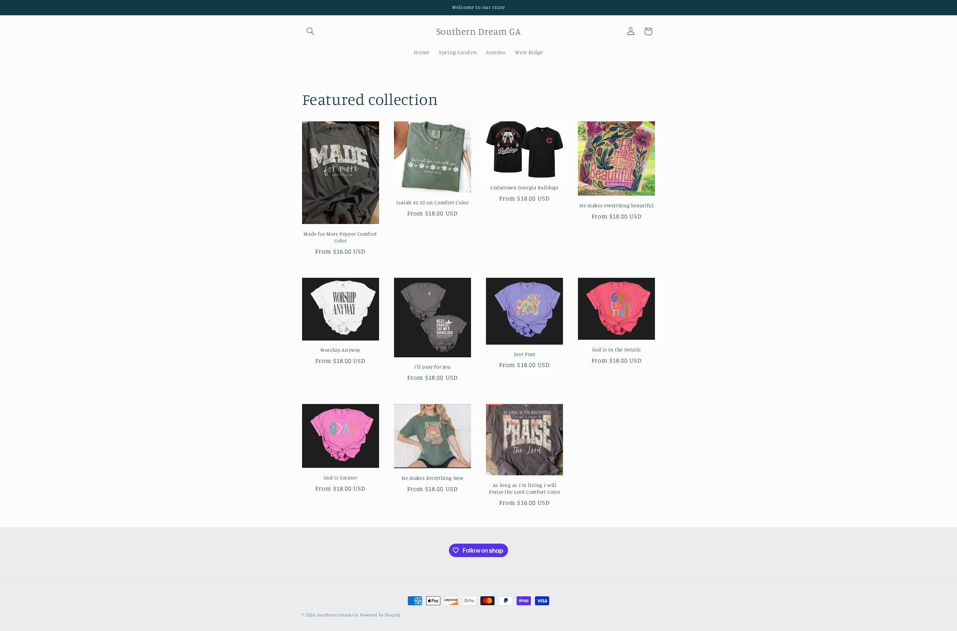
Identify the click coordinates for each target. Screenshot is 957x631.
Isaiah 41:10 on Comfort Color (432, 202)
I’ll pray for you (432, 367)
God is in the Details (616, 349)
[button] (310, 31)
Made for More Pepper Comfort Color (340, 237)
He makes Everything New (432, 478)
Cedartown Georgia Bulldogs (524, 187)
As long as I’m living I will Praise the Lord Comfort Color (524, 488)
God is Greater (340, 478)
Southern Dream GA (338, 615)
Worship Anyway (340, 350)
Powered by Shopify (380, 615)
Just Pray (524, 354)
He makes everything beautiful (616, 205)
